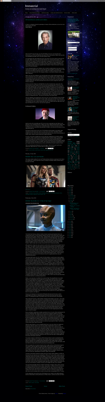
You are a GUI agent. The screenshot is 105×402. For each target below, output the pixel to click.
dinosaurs (75, 157)
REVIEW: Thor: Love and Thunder (35, 156)
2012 (70, 235)
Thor (44, 194)
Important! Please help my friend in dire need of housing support (73, 20)
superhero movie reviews (38, 194)
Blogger (64, 393)
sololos (56, 393)
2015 (70, 230)
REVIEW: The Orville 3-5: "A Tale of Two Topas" (39, 201)
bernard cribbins (32, 150)
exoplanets (76, 165)
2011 (70, 237)
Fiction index (74, 12)
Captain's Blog (73, 152)
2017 (70, 227)
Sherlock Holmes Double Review (76, 88)
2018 (70, 226)
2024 (70, 190)
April (71, 214)
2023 (70, 192)
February (72, 217)
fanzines (76, 162)
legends (47, 150)
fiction (78, 149)
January (71, 219)
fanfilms (69, 156)
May (71, 212)
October (71, 198)
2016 (70, 229)
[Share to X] (50, 148)
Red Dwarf (75, 156)
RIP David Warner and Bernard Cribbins (36, 19)
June (71, 211)
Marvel (72, 145)
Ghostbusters (77, 153)
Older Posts (62, 386)
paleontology (77, 161)
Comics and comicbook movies (57, 12)
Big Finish (75, 155)
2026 (70, 187)
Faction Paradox (72, 168)
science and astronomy (75, 150)
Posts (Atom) (33, 388)
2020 (70, 222)
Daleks (69, 158)
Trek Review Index (45, 12)
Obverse (71, 154)
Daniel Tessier (76, 55)
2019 (70, 224)
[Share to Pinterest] (52, 148)
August (71, 200)
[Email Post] (46, 148)
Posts (70, 47)
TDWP (71, 162)
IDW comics (71, 160)
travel (73, 169)
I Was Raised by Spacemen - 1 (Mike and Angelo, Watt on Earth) (76, 118)
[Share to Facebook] (51, 148)
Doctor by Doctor (72, 163)
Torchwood (69, 169)
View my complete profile (72, 73)
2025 (70, 189)
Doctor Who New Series (74, 144)
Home (26, 12)
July (71, 201)
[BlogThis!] (49, 148)
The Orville (37, 382)
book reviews (77, 147)
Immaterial (31, 6)
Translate (77, 136)
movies (71, 148)
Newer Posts (28, 386)
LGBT (30, 382)
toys (77, 168)
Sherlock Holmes (71, 164)
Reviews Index (67, 12)
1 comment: (42, 148)
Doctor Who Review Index (35, 12)
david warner (37, 150)
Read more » (28, 189)
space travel (75, 158)
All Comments (72, 49)
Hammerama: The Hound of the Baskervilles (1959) (76, 98)
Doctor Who (43, 150)
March (71, 216)
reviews (31, 194)
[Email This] (48, 148)
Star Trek (51, 150)
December (72, 195)
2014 (70, 232)
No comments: (42, 191)
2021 (70, 221)
